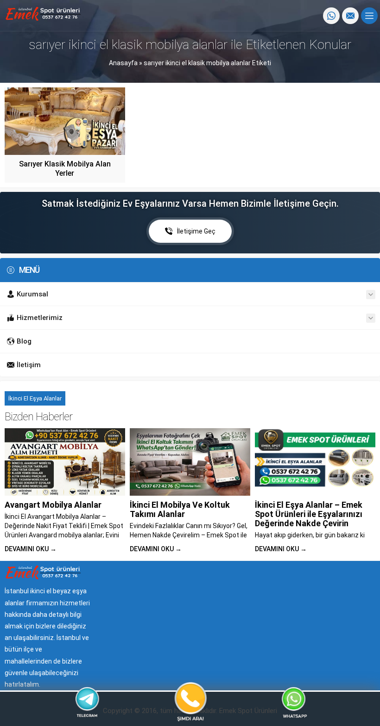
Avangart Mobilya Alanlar (53, 505)
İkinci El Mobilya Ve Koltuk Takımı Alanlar (180, 509)
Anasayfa (123, 63)
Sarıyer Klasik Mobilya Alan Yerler (65, 169)
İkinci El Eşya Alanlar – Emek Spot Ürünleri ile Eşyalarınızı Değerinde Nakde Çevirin (308, 514)
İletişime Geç (196, 231)
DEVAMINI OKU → (31, 549)
